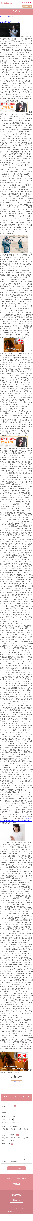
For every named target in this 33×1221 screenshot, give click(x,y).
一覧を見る (16, 1081)
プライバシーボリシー (20, 1208)
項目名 (6, 1129)
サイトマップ (10, 1208)
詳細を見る (16, 1184)
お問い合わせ (27, 6)
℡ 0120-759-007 (27, 3)
